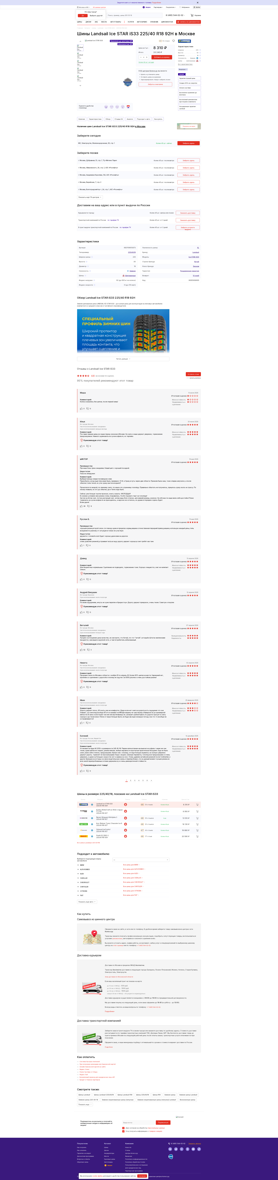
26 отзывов (149, 824)
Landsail (100, 28)
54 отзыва (166, 41)
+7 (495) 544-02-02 (144, 945)
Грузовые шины (109, 1159)
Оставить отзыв (193, 374)
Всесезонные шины (187, 1100)
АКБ (96, 22)
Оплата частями (185, 88)
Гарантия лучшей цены (187, 78)
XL (198, 248)
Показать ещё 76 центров (89, 197)
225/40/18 (132, 252)
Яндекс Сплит (84, 1069)
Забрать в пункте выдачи (188, 228)
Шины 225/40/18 (142, 1095)
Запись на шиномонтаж (190, 22)
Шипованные (130, 276)
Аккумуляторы (109, 1153)
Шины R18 (157, 1095)
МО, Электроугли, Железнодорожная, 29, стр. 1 (96, 143)
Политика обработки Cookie (135, 1162)
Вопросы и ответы (83, 1159)
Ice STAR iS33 (110, 28)
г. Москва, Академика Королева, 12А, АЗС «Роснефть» (98, 175)
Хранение (154, 22)
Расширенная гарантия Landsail (187, 107)
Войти (198, 7)
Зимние (133, 271)
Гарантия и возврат (84, 1153)
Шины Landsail (84, 1095)
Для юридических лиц (133, 1168)
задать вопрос (195, 378)
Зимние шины (169, 1095)
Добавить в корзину (162, 57)
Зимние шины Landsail (188, 1095)
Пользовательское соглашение (136, 1165)
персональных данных (156, 1128)
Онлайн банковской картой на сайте (93, 1067)
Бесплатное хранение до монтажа (188, 94)
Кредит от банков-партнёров (90, 1080)
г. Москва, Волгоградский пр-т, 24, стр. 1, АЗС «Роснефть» (100, 189)
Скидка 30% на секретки (188, 83)
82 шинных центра (99, 7)
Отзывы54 (119, 119)
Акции (148, 7)
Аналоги (182, 69)
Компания (129, 1143)
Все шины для (130, 865)
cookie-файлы (97, 1176)
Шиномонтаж (167, 22)
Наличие (82, 119)
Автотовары (115, 22)
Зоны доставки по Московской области (119, 977)
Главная (80, 28)
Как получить (81, 1147)
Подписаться (163, 1122)
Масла (104, 22)
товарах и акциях (155, 1131)
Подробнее (156, 2)
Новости (128, 1147)
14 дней (196, 276)
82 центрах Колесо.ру (148, 71)
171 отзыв (148, 836)
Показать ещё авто (86, 902)
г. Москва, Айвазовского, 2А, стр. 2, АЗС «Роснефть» (98, 168)
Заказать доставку (187, 213)
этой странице (118, 945)
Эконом (196, 266)
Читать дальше (122, 359)
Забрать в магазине (155, 84)
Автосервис (142, 22)
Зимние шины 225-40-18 (88, 1100)
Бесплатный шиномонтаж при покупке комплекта (188, 101)
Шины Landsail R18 (125, 1095)
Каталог (87, 28)
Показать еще (84, 1104)
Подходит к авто (143, 119)
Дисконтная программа (85, 1156)
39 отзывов (149, 818)
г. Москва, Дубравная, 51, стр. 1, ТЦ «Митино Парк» (97, 160)
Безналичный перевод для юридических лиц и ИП (97, 1077)
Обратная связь (82, 1162)
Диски (88, 22)
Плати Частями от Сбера (88, 1072)
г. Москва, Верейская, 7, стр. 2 (89, 182)
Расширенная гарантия (189, 271)
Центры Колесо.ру (131, 1153)
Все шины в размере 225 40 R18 (88, 843)
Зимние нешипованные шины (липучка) (117, 1100)
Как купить (158, 119)
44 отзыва (149, 830)
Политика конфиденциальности (136, 1159)
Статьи (127, 1150)
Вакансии (128, 1156)
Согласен (142, 1176)
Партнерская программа (134, 1171)
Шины (79, 22)
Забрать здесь (188, 143)
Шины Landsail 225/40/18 (104, 1095)
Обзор (108, 119)
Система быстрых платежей (90, 1061)
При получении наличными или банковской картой (98, 1064)
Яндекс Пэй (84, 1074)
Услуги (131, 22)
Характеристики (95, 119)
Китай (196, 262)
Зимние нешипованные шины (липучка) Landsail (156, 1100)
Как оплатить (81, 1150)
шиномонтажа (117, 938)
